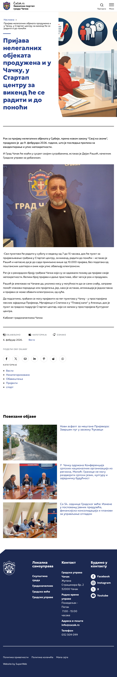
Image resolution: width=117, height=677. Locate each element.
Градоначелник (42, 585)
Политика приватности (15, 657)
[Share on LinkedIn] (34, 358)
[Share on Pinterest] (44, 358)
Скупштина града (40, 578)
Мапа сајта (62, 657)
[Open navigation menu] (111, 7)
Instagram (104, 582)
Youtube (102, 595)
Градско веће (41, 591)
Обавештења (14, 379)
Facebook (103, 576)
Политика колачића (42, 657)
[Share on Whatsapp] (62, 358)
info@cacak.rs (71, 625)
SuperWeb (21, 663)
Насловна (9, 19)
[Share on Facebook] (6, 358)
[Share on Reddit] (53, 358)
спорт (9, 387)
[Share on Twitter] (15, 358)
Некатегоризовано (18, 374)
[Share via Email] (25, 358)
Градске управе (42, 597)
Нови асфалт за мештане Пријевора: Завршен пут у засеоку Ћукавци (84, 428)
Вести (9, 370)
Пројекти (12, 383)
